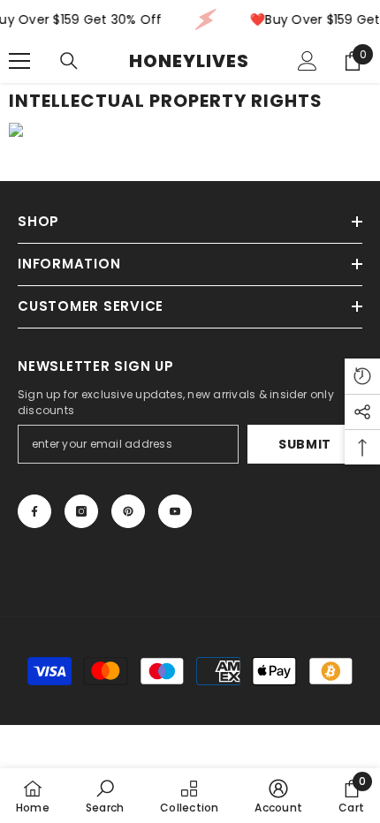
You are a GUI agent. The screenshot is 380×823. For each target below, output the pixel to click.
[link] (104, 795)
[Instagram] (81, 511)
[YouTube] (175, 511)
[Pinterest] (128, 511)
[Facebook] (34, 511)
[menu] (19, 61)
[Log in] (307, 61)
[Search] (69, 61)
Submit (304, 444)
